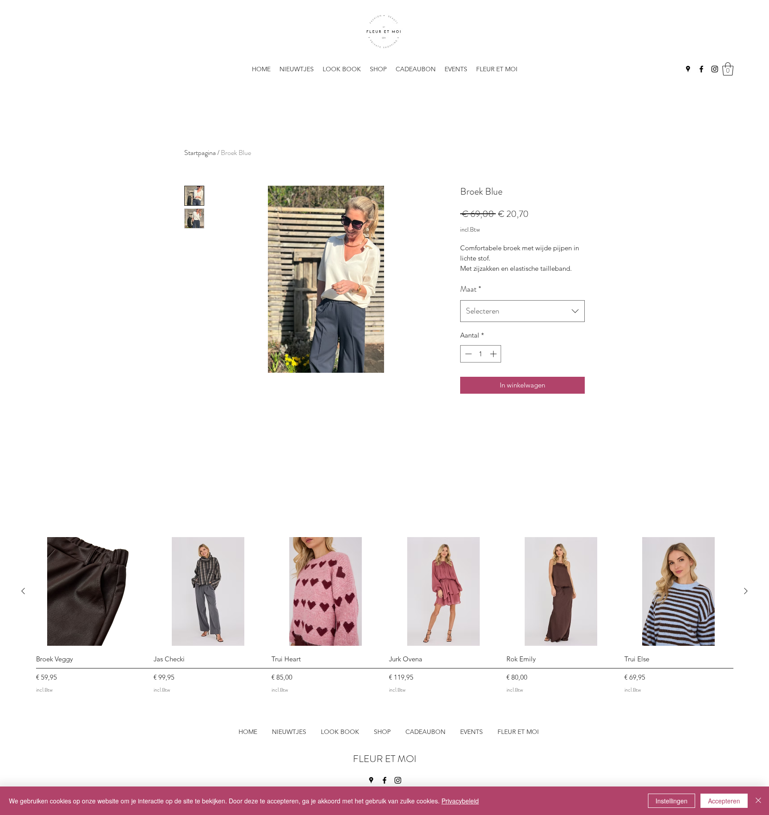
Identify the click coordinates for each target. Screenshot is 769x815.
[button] (497, 69)
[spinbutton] (481, 354)
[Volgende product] (746, 591)
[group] (384, 617)
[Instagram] (714, 69)
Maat (470, 289)
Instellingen (672, 800)
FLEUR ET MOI (385, 759)
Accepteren (724, 800)
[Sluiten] (758, 801)
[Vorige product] (23, 591)
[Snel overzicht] (90, 591)
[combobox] (522, 311)
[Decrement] (467, 354)
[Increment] (494, 354)
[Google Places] (688, 69)
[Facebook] (701, 69)
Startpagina (200, 152)
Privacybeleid (460, 800)
